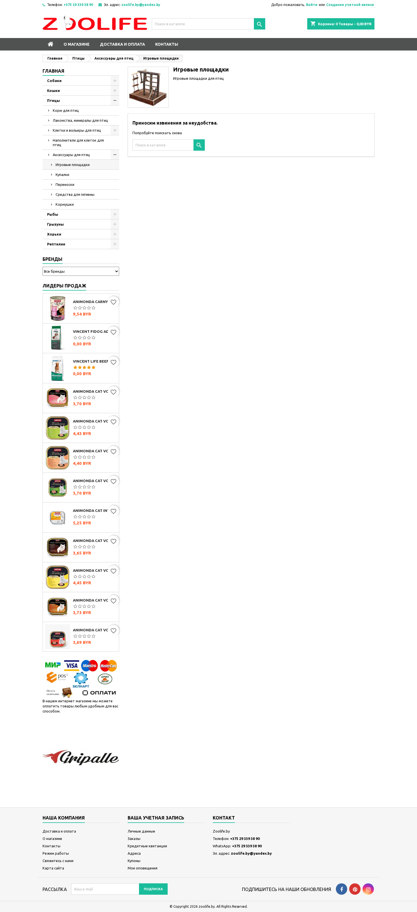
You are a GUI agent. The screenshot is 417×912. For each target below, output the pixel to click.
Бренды (52, 259)
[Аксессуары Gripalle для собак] (81, 757)
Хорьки (54, 234)
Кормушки (65, 204)
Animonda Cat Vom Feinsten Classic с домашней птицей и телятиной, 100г (95, 600)
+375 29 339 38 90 (78, 5)
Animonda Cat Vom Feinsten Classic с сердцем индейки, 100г (95, 391)
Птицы (53, 100)
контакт (224, 817)
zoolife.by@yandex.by (140, 5)
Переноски (65, 184)
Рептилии (56, 244)
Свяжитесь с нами (58, 861)
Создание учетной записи (350, 5)
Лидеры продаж (64, 285)
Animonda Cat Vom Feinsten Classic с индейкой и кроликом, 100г (95, 481)
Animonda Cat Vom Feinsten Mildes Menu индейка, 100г (95, 421)
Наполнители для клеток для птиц (78, 142)
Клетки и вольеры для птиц (77, 130)
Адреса (134, 853)
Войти (311, 5)
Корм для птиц (66, 110)
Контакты (166, 44)
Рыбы (52, 214)
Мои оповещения (142, 868)
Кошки (53, 91)
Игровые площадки (73, 165)
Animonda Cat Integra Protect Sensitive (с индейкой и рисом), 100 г (95, 510)
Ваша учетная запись (156, 817)
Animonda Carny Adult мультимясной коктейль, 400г (95, 302)
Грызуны (55, 224)
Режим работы (56, 853)
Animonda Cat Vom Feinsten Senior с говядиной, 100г (95, 630)
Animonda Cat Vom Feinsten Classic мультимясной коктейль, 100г (95, 541)
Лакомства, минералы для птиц (80, 120)
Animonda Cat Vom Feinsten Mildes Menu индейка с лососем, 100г (95, 451)
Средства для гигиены (75, 194)
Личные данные (141, 831)
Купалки (62, 174)
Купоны (134, 861)
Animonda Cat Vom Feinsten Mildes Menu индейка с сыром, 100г (95, 570)
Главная (53, 70)
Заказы (134, 838)
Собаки (54, 81)
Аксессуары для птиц (71, 155)
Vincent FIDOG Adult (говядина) (95, 331)
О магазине (77, 44)
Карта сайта (53, 868)
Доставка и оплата (122, 44)
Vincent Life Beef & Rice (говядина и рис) (95, 361)
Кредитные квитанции (147, 846)
